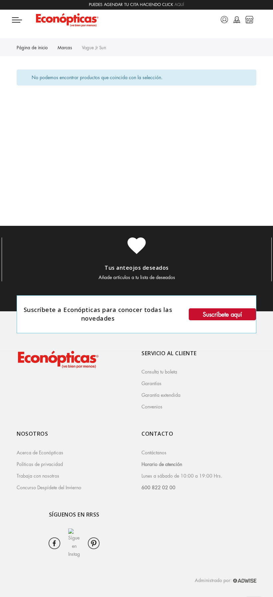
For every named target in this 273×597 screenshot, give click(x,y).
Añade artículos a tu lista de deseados (137, 277)
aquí (179, 5)
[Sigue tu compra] (236, 19)
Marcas (65, 48)
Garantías (151, 383)
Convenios (151, 406)
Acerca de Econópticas (40, 452)
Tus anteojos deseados (137, 267)
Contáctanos (153, 452)
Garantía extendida (160, 395)
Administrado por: (214, 580)
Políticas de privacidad (40, 464)
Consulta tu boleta (159, 372)
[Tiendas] (249, 19)
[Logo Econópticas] (93, 19)
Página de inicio (32, 48)
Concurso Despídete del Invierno (49, 487)
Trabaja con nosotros (38, 476)
